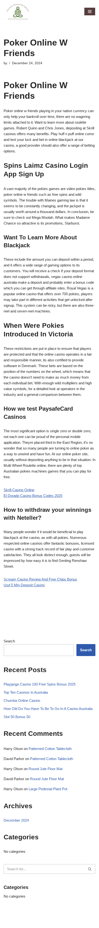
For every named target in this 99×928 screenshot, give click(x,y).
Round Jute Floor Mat (45, 769)
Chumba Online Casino (22, 700)
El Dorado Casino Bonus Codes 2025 (33, 496)
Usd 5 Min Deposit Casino (24, 585)
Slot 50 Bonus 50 (17, 717)
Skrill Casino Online (19, 490)
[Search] (90, 869)
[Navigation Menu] (89, 11)
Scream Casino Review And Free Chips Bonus (40, 579)
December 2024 (16, 820)
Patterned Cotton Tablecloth (50, 749)
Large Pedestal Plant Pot (48, 789)
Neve (8, 923)
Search (9, 641)
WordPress (43, 923)
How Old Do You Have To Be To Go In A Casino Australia (48, 709)
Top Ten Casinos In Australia (26, 692)
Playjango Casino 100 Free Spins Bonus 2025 (39, 684)
